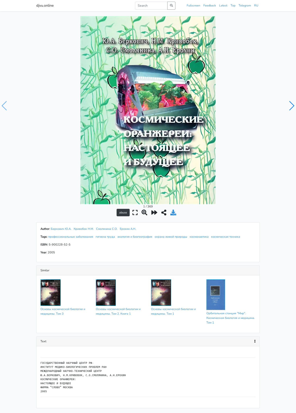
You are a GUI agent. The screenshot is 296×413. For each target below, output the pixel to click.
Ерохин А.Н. (128, 229)
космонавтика (200, 237)
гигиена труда (106, 237)
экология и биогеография (135, 237)
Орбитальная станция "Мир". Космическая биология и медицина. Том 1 (230, 318)
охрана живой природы (172, 237)
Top (233, 5)
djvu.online (45, 5)
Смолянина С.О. (106, 229)
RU (256, 5)
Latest (223, 5)
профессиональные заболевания (71, 237)
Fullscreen (193, 5)
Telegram (245, 5)
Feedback (209, 5)
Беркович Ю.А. (61, 229)
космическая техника (226, 237)
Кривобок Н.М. (84, 229)
